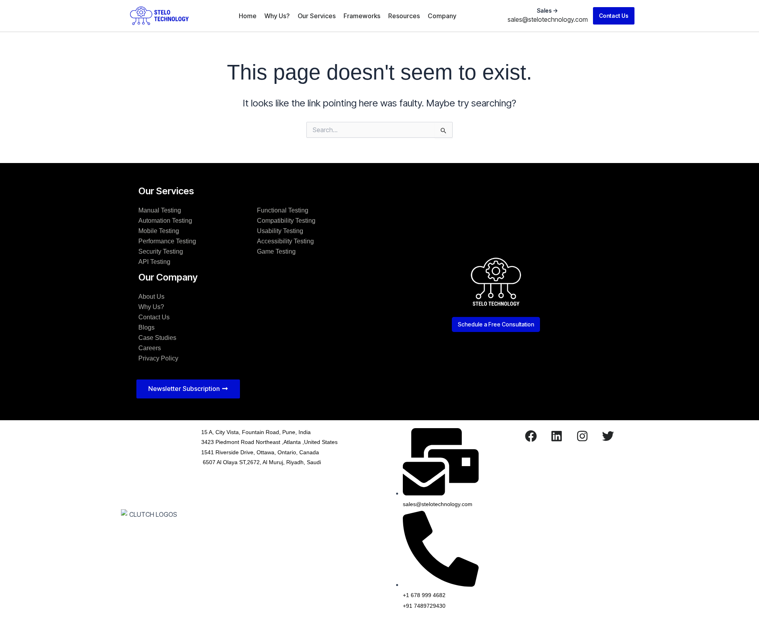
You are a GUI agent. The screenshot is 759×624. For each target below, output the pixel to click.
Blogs (146, 327)
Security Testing (160, 251)
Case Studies (157, 337)
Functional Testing (282, 210)
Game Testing (276, 251)
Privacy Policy (158, 358)
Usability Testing (280, 231)
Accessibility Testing (285, 241)
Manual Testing (159, 210)
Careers (149, 348)
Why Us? (277, 16)
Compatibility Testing (286, 220)
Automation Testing (165, 220)
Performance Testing (167, 241)
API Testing (154, 261)
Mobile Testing (158, 231)
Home (248, 16)
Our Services (317, 16)
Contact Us (154, 317)
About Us (151, 296)
